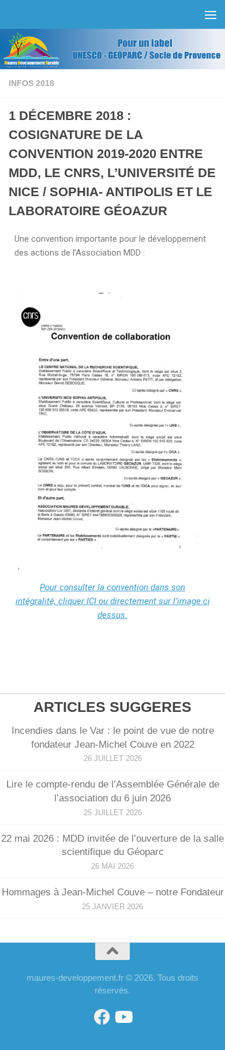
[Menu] (210, 14)
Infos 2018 (31, 83)
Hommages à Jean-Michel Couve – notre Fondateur (113, 892)
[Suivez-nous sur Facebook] (102, 1017)
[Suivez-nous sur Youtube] (123, 1017)
